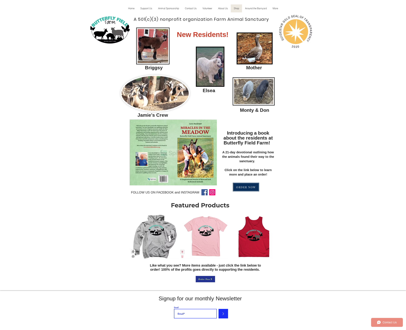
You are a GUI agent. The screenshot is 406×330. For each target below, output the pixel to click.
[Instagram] (212, 192)
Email (176, 307)
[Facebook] (204, 192)
